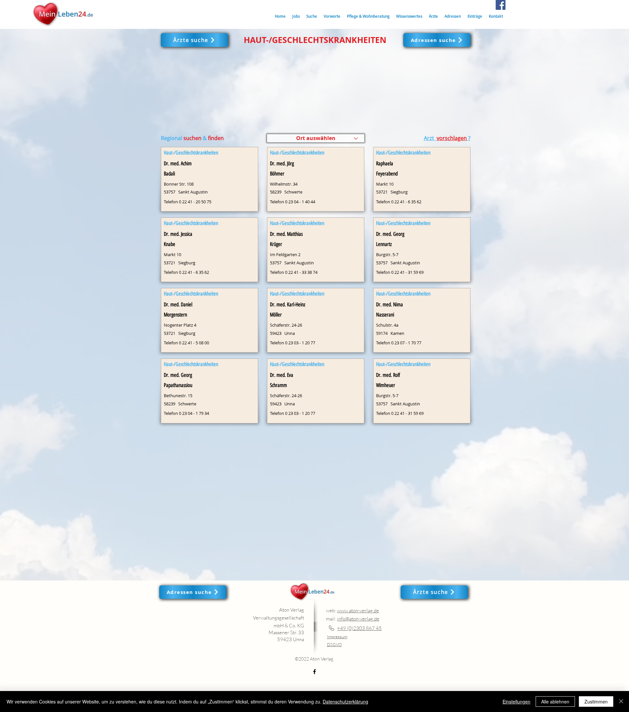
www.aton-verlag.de (358, 610)
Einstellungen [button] (516, 701)
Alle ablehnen (555, 701)
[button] (311, 16)
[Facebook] (500, 5)
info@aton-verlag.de (358, 619)
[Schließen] (621, 701)
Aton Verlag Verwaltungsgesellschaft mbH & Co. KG (278, 618)
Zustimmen (596, 701)
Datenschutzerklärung (345, 701)
